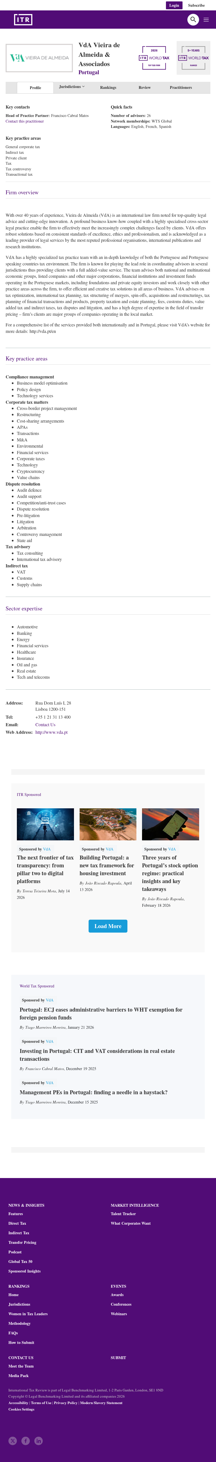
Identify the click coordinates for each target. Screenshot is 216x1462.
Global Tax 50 (20, 1262)
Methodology (19, 1323)
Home (13, 1295)
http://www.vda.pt (51, 732)
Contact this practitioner (25, 121)
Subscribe (196, 5)
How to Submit (21, 1342)
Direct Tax (17, 1223)
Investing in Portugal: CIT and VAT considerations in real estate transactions (97, 1055)
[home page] (36, 19)
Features (15, 1214)
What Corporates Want (131, 1223)
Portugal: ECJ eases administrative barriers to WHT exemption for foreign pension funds (101, 1013)
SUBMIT (118, 1358)
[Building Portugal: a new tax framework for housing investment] (108, 824)
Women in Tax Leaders (28, 1314)
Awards (117, 1295)
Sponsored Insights (24, 1271)
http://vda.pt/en (43, 331)
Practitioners (181, 87)
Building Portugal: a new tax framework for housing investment (107, 865)
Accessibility (18, 1402)
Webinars (119, 1314)
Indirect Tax (18, 1233)
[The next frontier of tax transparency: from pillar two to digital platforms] (45, 824)
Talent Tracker (123, 1214)
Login (174, 5)
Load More (108, 926)
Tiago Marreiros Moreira (45, 1027)
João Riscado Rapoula (103, 883)
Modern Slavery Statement (101, 1402)
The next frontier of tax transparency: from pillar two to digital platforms (45, 869)
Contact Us (45, 724)
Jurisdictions (19, 1304)
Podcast (15, 1252)
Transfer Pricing (22, 1242)
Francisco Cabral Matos (44, 1068)
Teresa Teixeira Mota (39, 891)
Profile (35, 88)
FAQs (13, 1333)
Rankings (108, 87)
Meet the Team (21, 1366)
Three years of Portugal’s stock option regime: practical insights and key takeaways (170, 873)
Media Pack (18, 1376)
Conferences (121, 1304)
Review (145, 87)
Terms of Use (41, 1402)
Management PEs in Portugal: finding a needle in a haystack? (94, 1092)
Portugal (88, 72)
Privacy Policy (66, 1402)
